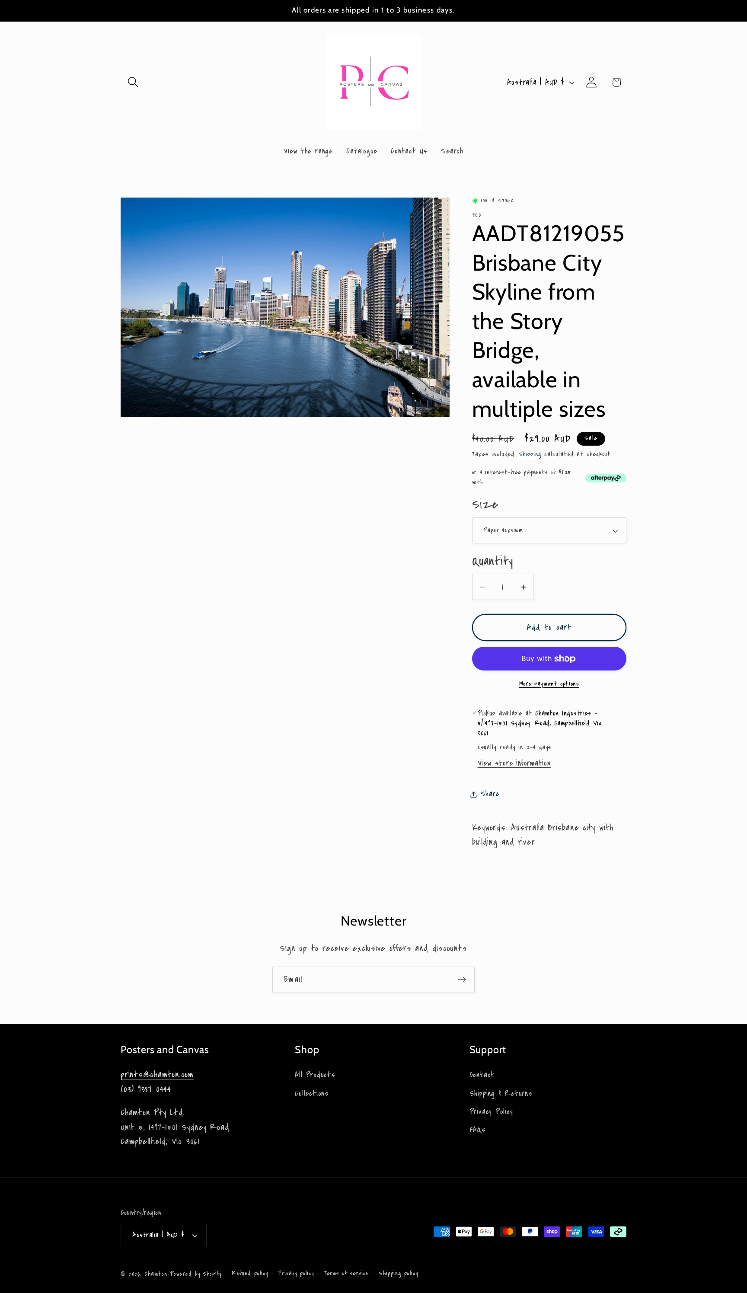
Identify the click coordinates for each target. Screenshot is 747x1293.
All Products (315, 1075)
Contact (482, 1075)
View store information (514, 763)
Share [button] (490, 794)
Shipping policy (398, 1273)
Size (485, 505)
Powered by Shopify (195, 1274)
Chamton (155, 1274)
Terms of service (346, 1273)
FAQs (477, 1129)
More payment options (549, 684)
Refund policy (250, 1273)
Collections (312, 1093)
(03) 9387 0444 (146, 1089)
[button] (133, 82)
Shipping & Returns (501, 1093)
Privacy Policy (491, 1111)
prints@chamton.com (157, 1074)
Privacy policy (296, 1273)
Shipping (530, 454)
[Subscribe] (462, 980)
